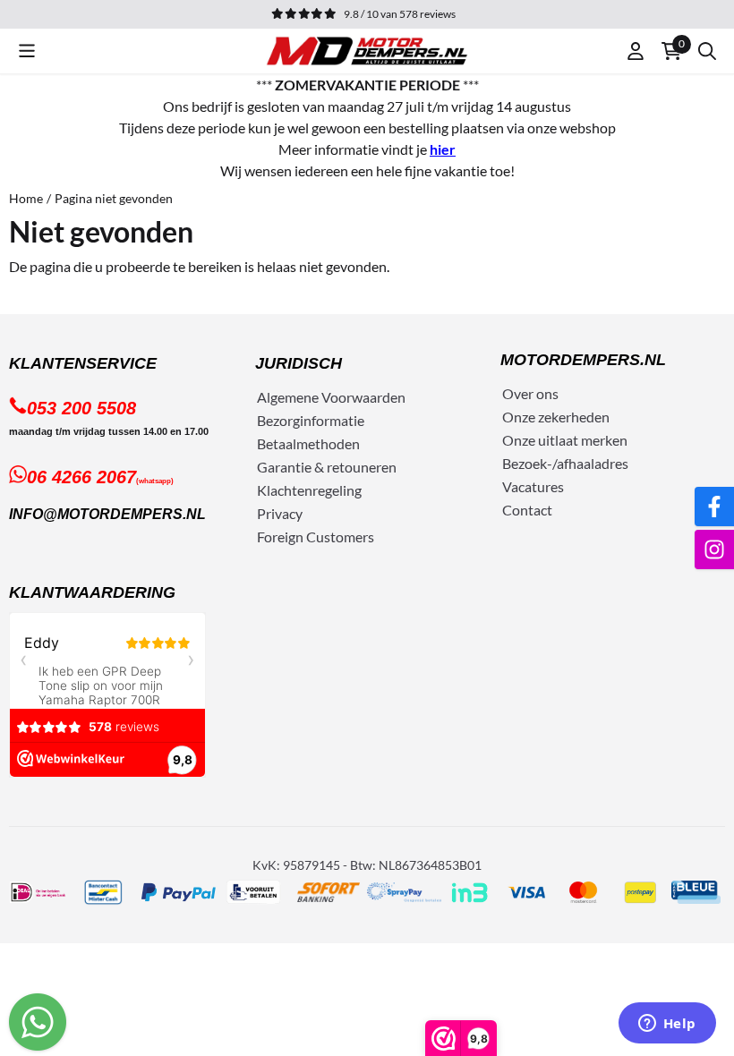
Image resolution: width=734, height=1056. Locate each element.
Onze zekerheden (556, 416)
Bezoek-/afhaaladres (565, 463)
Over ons (530, 393)
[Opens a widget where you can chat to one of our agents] (667, 1024)
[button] (27, 51)
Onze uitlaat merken (564, 439)
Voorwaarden (363, 396)
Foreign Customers (315, 536)
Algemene (288, 396)
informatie (332, 420)
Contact (527, 509)
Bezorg (278, 420)
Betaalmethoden (308, 443)
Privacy (280, 513)
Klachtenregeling (309, 489)
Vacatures (533, 486)
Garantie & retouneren (327, 466)
